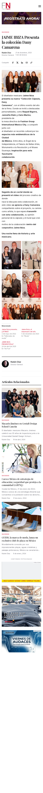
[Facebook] (13, 63)
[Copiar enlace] (31, 63)
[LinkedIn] (22, 63)
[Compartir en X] (17, 63)
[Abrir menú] (39, 6)
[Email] (27, 63)
